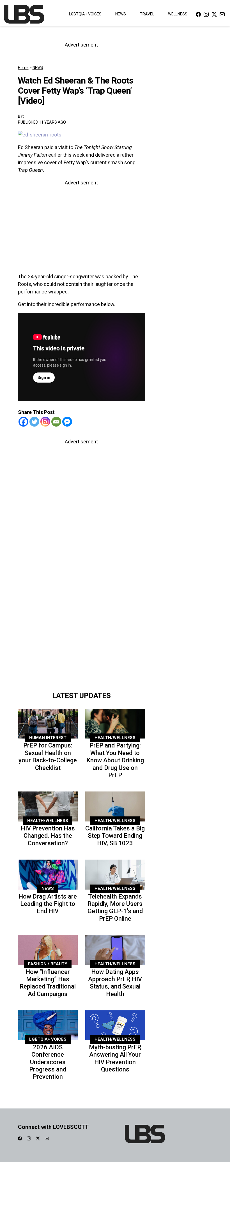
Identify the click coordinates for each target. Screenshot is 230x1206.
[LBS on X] (214, 14)
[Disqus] (81, 609)
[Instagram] (45, 422)
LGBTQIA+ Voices (85, 14)
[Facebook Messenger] (67, 422)
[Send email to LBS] (222, 14)
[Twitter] (34, 422)
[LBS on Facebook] (198, 14)
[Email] (56, 422)
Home (23, 67)
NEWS (38, 67)
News (120, 14)
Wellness (177, 14)
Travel (147, 14)
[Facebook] (23, 422)
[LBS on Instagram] (206, 14)
